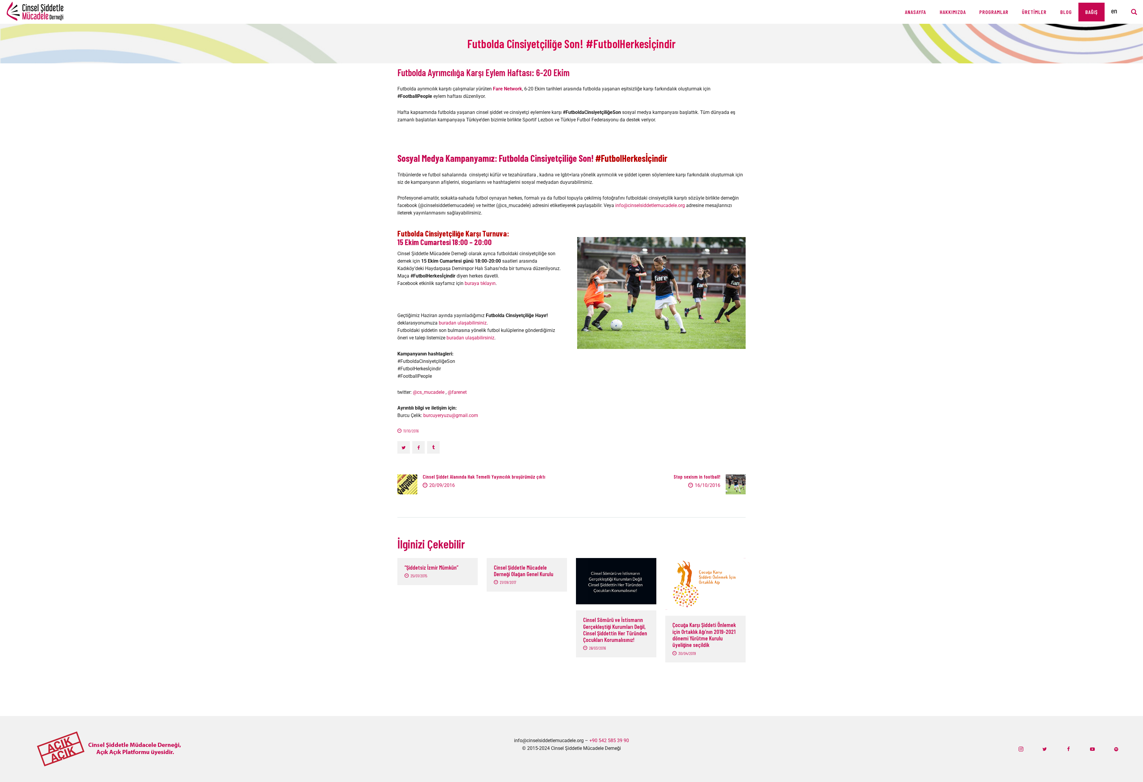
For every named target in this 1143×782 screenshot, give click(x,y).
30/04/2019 (687, 653)
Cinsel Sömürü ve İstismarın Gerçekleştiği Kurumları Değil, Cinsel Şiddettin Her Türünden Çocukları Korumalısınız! (615, 630)
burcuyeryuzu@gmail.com (450, 415)
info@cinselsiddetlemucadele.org (650, 205)
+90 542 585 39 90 (609, 740)
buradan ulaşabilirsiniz (463, 323)
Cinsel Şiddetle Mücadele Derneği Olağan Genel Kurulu (523, 570)
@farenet (457, 392)
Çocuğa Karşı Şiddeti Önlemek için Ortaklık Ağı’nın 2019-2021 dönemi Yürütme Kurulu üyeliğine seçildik (704, 635)
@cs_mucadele (428, 392)
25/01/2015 (418, 575)
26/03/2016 (597, 648)
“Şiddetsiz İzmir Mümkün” (431, 567)
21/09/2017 (508, 582)
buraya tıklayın (480, 283)
